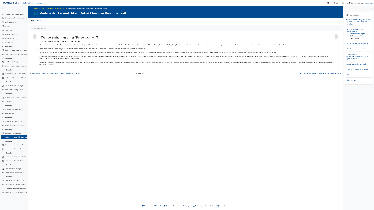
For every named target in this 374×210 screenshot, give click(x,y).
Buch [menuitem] (32, 21)
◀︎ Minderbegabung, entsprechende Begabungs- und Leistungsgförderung (55, 73)
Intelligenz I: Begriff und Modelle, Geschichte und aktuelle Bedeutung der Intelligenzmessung (16, 78)
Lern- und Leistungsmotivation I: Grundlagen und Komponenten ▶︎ (318, 73)
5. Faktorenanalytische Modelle (356, 64)
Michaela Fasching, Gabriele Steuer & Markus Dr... (16, 157)
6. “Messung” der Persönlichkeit (356, 69)
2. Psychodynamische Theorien (356, 43)
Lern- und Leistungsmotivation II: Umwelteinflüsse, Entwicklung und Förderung (16, 161)
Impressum (148, 206)
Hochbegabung (10, 113)
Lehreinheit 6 (10, 105)
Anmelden (369, 3)
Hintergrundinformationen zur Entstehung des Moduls (16, 18)
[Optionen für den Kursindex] (25, 8)
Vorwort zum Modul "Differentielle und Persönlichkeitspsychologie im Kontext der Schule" (16, 14)
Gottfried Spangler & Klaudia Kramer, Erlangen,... (16, 74)
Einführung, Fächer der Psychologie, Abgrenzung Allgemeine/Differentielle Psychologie (16, 54)
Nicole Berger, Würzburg (13, 109)
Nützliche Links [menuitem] (27, 3)
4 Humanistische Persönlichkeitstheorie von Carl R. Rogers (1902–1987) (357, 56)
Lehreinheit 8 (10, 129)
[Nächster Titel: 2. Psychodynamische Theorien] (336, 36)
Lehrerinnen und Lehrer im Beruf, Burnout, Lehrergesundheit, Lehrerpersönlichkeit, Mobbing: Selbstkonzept (16, 184)
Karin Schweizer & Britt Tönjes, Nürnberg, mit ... (16, 180)
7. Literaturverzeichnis (353, 75)
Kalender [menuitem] (39, 3)
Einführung (8, 30)
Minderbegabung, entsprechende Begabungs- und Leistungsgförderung (16, 125)
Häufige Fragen (10, 38)
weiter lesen (9, 42)
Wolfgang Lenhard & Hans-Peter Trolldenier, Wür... (16, 121)
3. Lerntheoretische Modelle (355, 49)
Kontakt (159, 206)
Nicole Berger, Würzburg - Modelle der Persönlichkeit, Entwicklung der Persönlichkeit (358, 22)
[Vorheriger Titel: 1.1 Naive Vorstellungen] (34, 36)
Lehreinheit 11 (10, 165)
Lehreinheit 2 (10, 58)
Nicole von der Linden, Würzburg (16, 97)
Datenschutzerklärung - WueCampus (178, 206)
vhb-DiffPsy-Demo (48, 9)
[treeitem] (14, 28)
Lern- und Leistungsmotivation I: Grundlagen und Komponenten (16, 149)
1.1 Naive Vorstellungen (357, 34)
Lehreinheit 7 (10, 117)
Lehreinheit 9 (10, 141)
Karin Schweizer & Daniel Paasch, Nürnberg (16, 50)
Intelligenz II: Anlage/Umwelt (14, 90)
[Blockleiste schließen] (372, 8)
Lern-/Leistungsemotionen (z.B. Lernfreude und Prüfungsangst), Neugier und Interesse (16, 173)
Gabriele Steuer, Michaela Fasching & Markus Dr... (16, 145)
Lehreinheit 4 (10, 82)
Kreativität (8, 101)
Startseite (37, 9)
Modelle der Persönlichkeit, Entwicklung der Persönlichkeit (16, 137)
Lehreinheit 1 (10, 46)
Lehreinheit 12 (10, 177)
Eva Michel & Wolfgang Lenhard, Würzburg (16, 62)
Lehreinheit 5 (10, 94)
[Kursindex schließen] (2, 8)
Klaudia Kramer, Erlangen (13, 169)
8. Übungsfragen (351, 80)
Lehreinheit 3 (10, 70)
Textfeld (7, 26)
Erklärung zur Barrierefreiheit (205, 206)
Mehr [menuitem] (39, 21)
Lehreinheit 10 (10, 153)
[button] (333, 3)
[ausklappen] (357, 31)
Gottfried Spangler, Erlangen (14, 86)
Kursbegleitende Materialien (15, 188)
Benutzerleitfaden (11, 34)
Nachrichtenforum (11, 22)
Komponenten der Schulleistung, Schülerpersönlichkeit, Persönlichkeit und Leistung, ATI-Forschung (16, 66)
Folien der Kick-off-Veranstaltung (16, 192)
